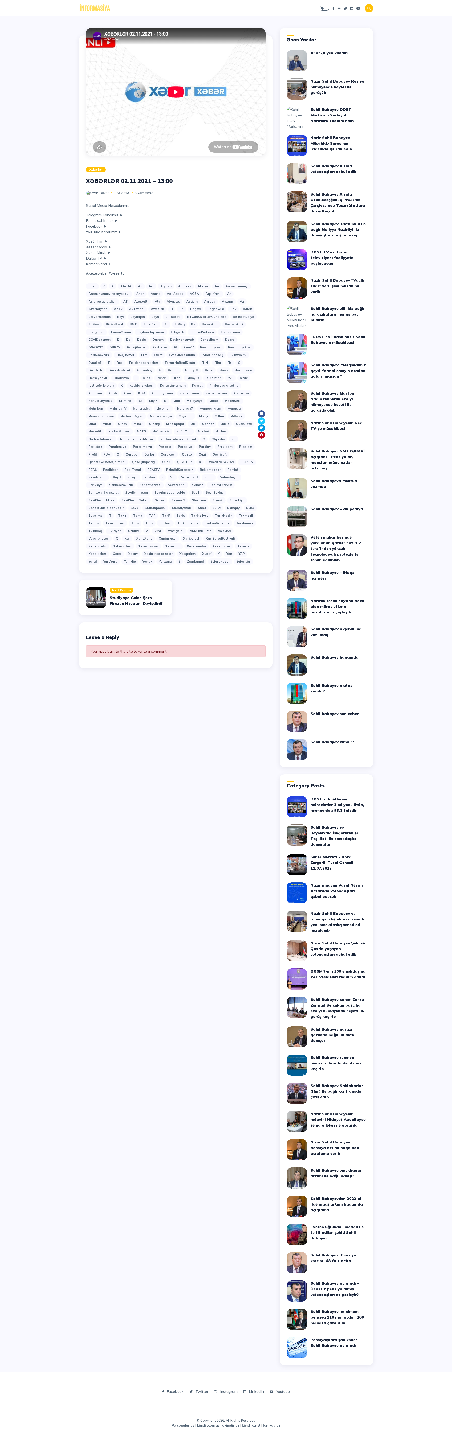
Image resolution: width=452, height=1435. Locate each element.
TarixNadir (223, 515)
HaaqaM (191, 370)
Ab (140, 286)
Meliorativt (141, 408)
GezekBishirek (120, 370)
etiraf (158, 355)
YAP (242, 554)
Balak (247, 309)
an (217, 286)
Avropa (209, 301)
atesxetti (141, 301)
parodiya (185, 446)
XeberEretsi (98, 546)
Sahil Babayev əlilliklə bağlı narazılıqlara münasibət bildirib (337, 314)
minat (107, 424)
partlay (205, 446)
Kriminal (125, 401)
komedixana (189, 393)
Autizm (192, 301)
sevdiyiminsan (136, 492)
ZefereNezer (220, 561)
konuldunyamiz (101, 401)
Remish (233, 470)
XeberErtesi (122, 546)
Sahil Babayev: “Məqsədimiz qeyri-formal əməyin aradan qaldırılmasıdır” (338, 371)
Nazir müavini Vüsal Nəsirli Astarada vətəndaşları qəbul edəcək (337, 891)
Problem (245, 446)
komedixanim (216, 393)
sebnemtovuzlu (121, 485)
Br (166, 324)
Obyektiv (218, 439)
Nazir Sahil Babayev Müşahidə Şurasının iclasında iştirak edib (331, 143)
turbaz (165, 523)
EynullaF (95, 362)
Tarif (166, 515)
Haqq (209, 370)
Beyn (155, 317)
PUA (106, 454)
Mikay (203, 416)
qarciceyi (168, 454)
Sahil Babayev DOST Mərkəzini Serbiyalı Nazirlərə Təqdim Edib (332, 115)
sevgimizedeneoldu (169, 492)
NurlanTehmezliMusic (137, 439)
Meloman (163, 408)
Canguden (96, 332)
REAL (93, 470)
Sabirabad (189, 477)
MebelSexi (233, 401)
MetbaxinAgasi (131, 416)
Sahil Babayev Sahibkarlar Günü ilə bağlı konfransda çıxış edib (337, 1091)
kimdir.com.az (208, 1425)
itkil (230, 378)
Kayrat (197, 385)
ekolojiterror (136, 347)
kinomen (95, 393)
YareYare (110, 561)
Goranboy (144, 370)
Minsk (138, 424)
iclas (146, 378)
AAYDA (125, 286)
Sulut (217, 508)
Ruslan (149, 477)
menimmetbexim (101, 416)
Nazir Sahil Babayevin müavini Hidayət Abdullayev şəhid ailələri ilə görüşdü (338, 1119)
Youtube (282, 1391)
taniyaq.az (271, 1425)
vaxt (157, 531)
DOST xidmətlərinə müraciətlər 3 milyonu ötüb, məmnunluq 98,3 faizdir (337, 805)
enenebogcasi (211, 347)
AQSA (194, 294)
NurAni (203, 431)
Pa (233, 439)
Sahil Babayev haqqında (335, 657)
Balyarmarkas (100, 317)
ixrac (244, 378)
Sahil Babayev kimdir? (332, 741)
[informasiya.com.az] (95, 7)
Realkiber (110, 470)
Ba (181, 309)
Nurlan (220, 431)
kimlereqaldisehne (223, 385)
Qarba (149, 454)
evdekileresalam (182, 355)
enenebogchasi (239, 347)
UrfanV (133, 531)
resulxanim (97, 477)
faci (119, 362)
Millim (219, 416)
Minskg (154, 424)
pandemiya (117, 446)
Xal (127, 538)
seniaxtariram (221, 485)
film (217, 362)
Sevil (195, 492)
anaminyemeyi (237, 286)
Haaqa (173, 370)
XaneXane (144, 538)
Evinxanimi (238, 355)
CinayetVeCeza (202, 332)
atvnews (173, 301)
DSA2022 (96, 347)
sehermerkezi (150, 485)
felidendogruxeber (143, 362)
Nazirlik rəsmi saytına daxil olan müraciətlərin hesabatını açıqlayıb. (337, 606)
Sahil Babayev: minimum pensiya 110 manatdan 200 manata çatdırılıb (337, 1317)
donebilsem (209, 339)
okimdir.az (230, 1425)
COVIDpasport (100, 339)
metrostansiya (161, 416)
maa (176, 401)
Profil (93, 454)
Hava (224, 370)
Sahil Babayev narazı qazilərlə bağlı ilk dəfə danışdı (332, 1035)
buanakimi (210, 324)
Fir (229, 362)
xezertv (243, 546)
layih (153, 401)
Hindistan (121, 378)
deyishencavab (182, 339)
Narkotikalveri (119, 431)
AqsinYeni (213, 294)
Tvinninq (95, 531)
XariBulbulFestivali (220, 538)
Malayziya (195, 401)
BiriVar (94, 324)
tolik (149, 523)
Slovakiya (237, 500)
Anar (140, 294)
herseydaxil (98, 378)
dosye (229, 339)
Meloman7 (185, 408)
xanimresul (168, 538)
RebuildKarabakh (179, 470)
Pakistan (95, 446)
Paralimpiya (142, 446)
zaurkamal (195, 561)
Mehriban (96, 408)
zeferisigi (243, 561)
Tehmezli (246, 515)
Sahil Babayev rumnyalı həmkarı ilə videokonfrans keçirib (336, 1063)
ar (229, 294)
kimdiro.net (251, 1425)
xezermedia (196, 546)
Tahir (122, 515)
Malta (213, 401)
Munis (224, 424)
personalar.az (183, 1425)
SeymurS (178, 500)
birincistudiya (243, 317)
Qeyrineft (220, 454)
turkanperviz (188, 523)
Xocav (133, 554)
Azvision (157, 309)
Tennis (94, 523)
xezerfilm (172, 546)
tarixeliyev (199, 515)
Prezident (225, 446)
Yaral (93, 561)
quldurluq (184, 462)
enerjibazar (125, 355)
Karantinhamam (173, 385)
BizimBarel (114, 324)
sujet (202, 508)
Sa (172, 477)
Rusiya (132, 477)
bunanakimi (234, 324)
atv (157, 301)
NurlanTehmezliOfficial (178, 439)
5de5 (92, 286)
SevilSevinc (214, 492)
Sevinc (160, 500)
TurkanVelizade (217, 523)
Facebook (175, 1391)
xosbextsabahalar (158, 554)
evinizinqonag (212, 355)
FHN (205, 362)
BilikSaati (173, 317)
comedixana (230, 332)
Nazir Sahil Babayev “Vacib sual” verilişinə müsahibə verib (337, 286)
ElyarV (188, 347)
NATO (141, 431)
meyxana (186, 416)
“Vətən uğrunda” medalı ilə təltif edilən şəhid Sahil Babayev (337, 1232)
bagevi (195, 309)
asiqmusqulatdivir (103, 301)
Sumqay (233, 508)
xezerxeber (97, 554)
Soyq (134, 508)
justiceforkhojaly (101, 385)
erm (144, 355)
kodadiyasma (162, 393)
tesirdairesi (115, 523)
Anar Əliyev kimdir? (330, 53)
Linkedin (256, 1391)
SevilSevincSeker (134, 500)
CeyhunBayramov (151, 332)
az (242, 301)
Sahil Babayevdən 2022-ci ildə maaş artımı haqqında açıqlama (337, 1204)
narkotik (95, 431)
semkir (197, 485)
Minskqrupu (175, 424)
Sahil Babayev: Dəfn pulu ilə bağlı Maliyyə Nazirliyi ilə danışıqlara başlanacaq (338, 229)
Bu (193, 324)
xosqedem (187, 554)
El (175, 347)
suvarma (96, 515)
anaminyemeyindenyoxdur (109, 294)
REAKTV (246, 462)
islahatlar (213, 378)
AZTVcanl (136, 309)
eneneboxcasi (99, 355)
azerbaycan (98, 309)
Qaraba (132, 454)
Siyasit (217, 500)
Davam (158, 339)
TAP (152, 515)
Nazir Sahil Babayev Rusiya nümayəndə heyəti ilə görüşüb (337, 87)
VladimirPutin (200, 531)
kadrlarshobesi (141, 385)
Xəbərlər (95, 169)
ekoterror (160, 347)
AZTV (118, 309)
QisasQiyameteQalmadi (107, 462)
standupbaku (155, 508)
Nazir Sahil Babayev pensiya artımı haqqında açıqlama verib (335, 1148)
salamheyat (229, 477)
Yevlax (147, 561)
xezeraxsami (148, 546)
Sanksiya (96, 485)
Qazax (187, 454)
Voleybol (224, 531)
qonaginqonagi (144, 462)
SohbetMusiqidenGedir (106, 508)
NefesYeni (183, 431)
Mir (192, 424)
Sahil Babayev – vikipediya (337, 509)
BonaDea (150, 324)
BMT (133, 324)
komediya (241, 393)
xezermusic (222, 546)
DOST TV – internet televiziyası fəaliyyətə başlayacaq (332, 258)
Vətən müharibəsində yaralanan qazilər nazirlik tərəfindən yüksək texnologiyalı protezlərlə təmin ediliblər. (336, 548)
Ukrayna (114, 531)
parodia (165, 446)
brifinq (179, 324)
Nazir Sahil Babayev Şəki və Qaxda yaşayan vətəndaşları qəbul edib (338, 949)
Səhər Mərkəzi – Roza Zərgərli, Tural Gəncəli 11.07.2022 (332, 863)
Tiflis (135, 523)
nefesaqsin (161, 431)
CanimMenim (121, 332)
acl (151, 286)
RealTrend (133, 470)
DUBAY (114, 347)
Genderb (95, 370)
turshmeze (245, 523)
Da (128, 339)
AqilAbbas (175, 294)
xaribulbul (191, 538)
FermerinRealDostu (180, 362)
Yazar (105, 193)
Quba (166, 462)
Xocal (117, 554)
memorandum (210, 408)
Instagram (228, 1391)
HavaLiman (243, 370)
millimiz (236, 416)
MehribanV (118, 408)
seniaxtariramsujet (104, 492)
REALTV (154, 470)
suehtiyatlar (181, 508)
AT (125, 301)
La (141, 401)
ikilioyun (192, 378)
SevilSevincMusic (102, 500)
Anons (155, 294)
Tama (137, 515)
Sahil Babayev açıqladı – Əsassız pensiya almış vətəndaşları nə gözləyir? (335, 1289)
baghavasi (215, 309)
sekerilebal (177, 485)
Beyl (120, 317)
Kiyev (127, 393)
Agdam (166, 286)
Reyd (117, 477)
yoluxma (165, 561)
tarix (180, 515)
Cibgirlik (177, 332)
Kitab (113, 393)
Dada (141, 339)
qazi (202, 454)
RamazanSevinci (221, 462)
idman (162, 378)
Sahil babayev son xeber (335, 713)
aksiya (203, 286)
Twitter (201, 1391)
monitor (208, 424)
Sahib (208, 477)
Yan (229, 554)
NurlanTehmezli (101, 439)
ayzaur (227, 301)
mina (92, 424)
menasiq (234, 408)
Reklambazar (210, 470)
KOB (141, 393)
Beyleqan (137, 317)
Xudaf (206, 554)
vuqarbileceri (99, 538)
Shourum (199, 500)
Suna (250, 508)
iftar (176, 378)
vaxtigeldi (175, 531)
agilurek (184, 286)
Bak (233, 309)
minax (122, 424)
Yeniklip (130, 561)
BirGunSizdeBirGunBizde (206, 317)
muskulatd (244, 424)
